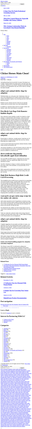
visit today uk (13, 419)
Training (8, 60)
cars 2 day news (19, 391)
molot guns (18, 373)
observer (7, 397)
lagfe (20, 384)
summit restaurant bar (18, 416)
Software (9, 59)
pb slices (19, 400)
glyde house (20, 411)
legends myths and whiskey (18, 426)
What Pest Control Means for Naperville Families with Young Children (16, 19)
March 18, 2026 (7, 23)
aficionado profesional (20, 370)
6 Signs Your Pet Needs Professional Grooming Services (14, 11)
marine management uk (6, 422)
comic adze (20, 397)
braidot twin (26, 419)
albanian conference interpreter (20, 377)
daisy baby (9, 425)
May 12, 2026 (7, 15)
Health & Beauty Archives (10, 269)
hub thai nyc (3, 399)
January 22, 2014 (8, 295)
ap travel (9, 423)
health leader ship (14, 410)
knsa (10, 376)
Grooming (9, 53)
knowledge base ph (5, 403)
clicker (10, 273)
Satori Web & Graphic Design (19, 407)
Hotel (8, 56)
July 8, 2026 (6, 8)
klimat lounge (7, 372)
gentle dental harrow (21, 414)
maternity (3, 397)
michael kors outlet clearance (22, 393)
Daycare (8, 52)
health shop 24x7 (6, 410)
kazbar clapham (4, 374)
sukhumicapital (4, 421)
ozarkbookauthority (5, 419)
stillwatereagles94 (12, 418)
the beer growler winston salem (22, 421)
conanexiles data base (6, 385)
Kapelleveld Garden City (6, 377)
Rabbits (8, 42)
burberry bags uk (22, 415)
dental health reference (7, 404)
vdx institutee (19, 423)
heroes (13, 273)
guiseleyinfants (11, 421)
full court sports (17, 402)
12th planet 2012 (8, 393)
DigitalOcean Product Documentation (15, 298)
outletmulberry (20, 418)
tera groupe (17, 389)
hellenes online (26, 397)
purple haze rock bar (5, 400)
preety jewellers (8, 416)
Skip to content (4, 1)
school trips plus (22, 410)
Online (8, 63)
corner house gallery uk (13, 384)
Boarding (9, 50)
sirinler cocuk (13, 400)
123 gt (13, 393)
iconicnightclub (27, 418)
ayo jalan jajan (17, 381)
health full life (6, 412)
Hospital (8, 54)
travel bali (13, 423)
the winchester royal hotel (19, 380)
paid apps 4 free (22, 392)
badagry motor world (21, 388)
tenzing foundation (19, 403)
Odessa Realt (17, 383)
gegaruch (8, 395)
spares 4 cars (13, 388)
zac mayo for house (9, 406)
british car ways (13, 411)
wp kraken (12, 403)
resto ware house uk (8, 380)
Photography (7, 65)
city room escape (13, 397)
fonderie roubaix (14, 396)
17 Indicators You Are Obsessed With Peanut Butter (16, 264)
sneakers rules (24, 400)
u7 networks (27, 422)
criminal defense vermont (16, 412)
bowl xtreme (3, 423)
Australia (6, 418)
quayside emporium (10, 370)
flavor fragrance (4, 369)
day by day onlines (19, 406)
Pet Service (6, 48)
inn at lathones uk (17, 378)
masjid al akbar (26, 399)
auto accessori (19, 376)
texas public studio (13, 392)
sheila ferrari (24, 383)
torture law (14, 422)
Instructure (9, 57)
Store (8, 64)
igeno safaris (25, 423)
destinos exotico (25, 395)
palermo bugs (17, 395)
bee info (12, 395)
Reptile (8, 44)
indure (4, 396)
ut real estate (14, 385)
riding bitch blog (11, 391)
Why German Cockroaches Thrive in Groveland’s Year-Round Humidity (15, 26)
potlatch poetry (24, 404)
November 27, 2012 (8, 280)
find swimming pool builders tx (13, 408)
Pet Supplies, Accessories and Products (13, 61)
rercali (9, 407)
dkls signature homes (26, 384)
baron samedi (20, 422)
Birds (8, 35)
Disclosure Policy (8, 320)
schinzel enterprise (16, 425)
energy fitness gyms (8, 402)
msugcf (8, 396)
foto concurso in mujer (24, 396)
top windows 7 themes (22, 385)
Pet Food (6, 45)
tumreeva (13, 376)
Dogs (8, 38)
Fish (8, 40)
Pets (5, 34)
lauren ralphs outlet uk (20, 372)
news (2, 412)
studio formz (24, 402)
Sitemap (5, 322)
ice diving (10, 378)
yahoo (13, 373)
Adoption (9, 49)
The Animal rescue (8, 67)
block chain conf (8, 426)
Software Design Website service (14, 399)
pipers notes (12, 389)
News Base (27, 363)
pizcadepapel (4, 381)
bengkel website (17, 404)
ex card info (6, 376)
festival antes (24, 381)
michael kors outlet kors (12, 415)
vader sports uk (12, 414)
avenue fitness (10, 381)
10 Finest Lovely (8, 271)
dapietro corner (11, 369)
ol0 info (22, 374)
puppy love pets (6, 411)
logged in (9, 313)
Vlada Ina (3, 78)
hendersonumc (20, 419)
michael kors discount (26, 373)
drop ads (22, 389)
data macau (26, 406)
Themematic (5, 365)
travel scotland (26, 411)
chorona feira (4, 425)
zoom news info (4, 407)
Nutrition (9, 46)
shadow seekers (26, 376)
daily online (6, 392)
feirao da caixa (8, 373)
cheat (7, 273)
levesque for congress (9, 383)
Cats (8, 37)
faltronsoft (3, 395)
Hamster (8, 41)
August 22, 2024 (7, 287)
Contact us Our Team (9, 319)
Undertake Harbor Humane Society (12, 268)
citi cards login (11, 387)
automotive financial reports (22, 387)
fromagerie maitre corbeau (14, 374)
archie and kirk (19, 369)
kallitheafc (12, 372)
